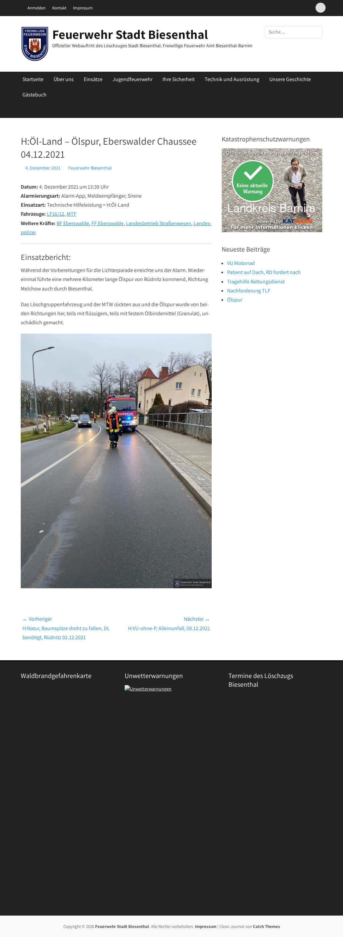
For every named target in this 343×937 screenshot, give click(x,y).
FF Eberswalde (107, 223)
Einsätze (93, 79)
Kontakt (59, 8)
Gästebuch (34, 94)
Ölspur (234, 299)
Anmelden (36, 8)
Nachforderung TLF (248, 290)
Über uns (64, 79)
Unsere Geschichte (290, 79)
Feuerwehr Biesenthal (90, 168)
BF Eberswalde (73, 223)
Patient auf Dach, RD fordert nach (264, 272)
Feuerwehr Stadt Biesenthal (130, 34)
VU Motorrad (241, 263)
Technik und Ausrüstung (232, 79)
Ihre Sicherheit (178, 79)
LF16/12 (55, 213)
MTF (71, 213)
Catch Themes (266, 926)
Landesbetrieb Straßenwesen (158, 223)
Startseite (33, 79)
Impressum (83, 8)
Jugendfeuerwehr (132, 79)
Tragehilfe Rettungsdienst (256, 281)
